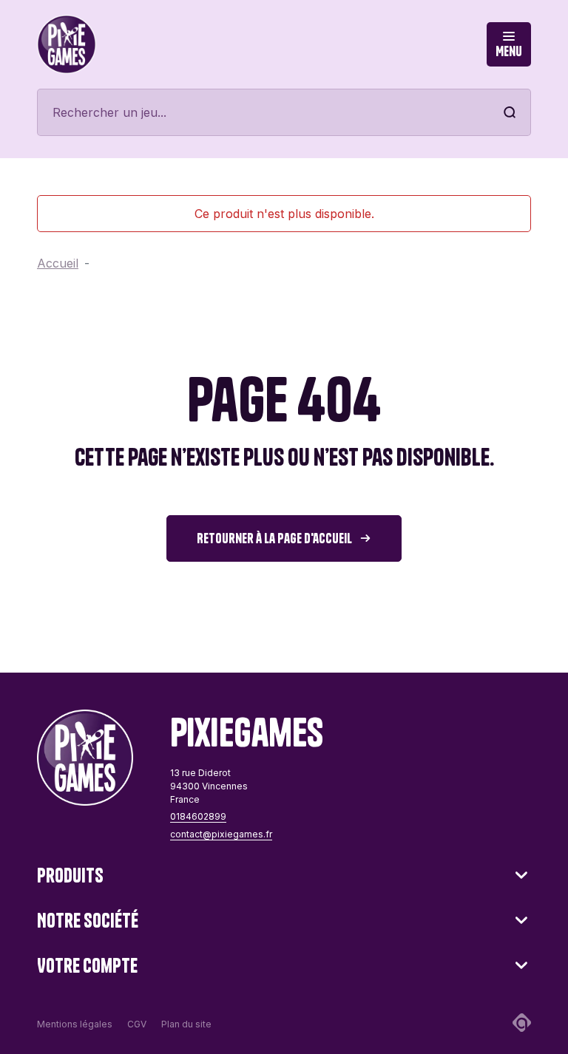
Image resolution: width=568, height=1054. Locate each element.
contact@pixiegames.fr (221, 834)
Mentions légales (74, 1024)
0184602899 (198, 816)
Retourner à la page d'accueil (274, 538)
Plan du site (186, 1024)
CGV (136, 1024)
